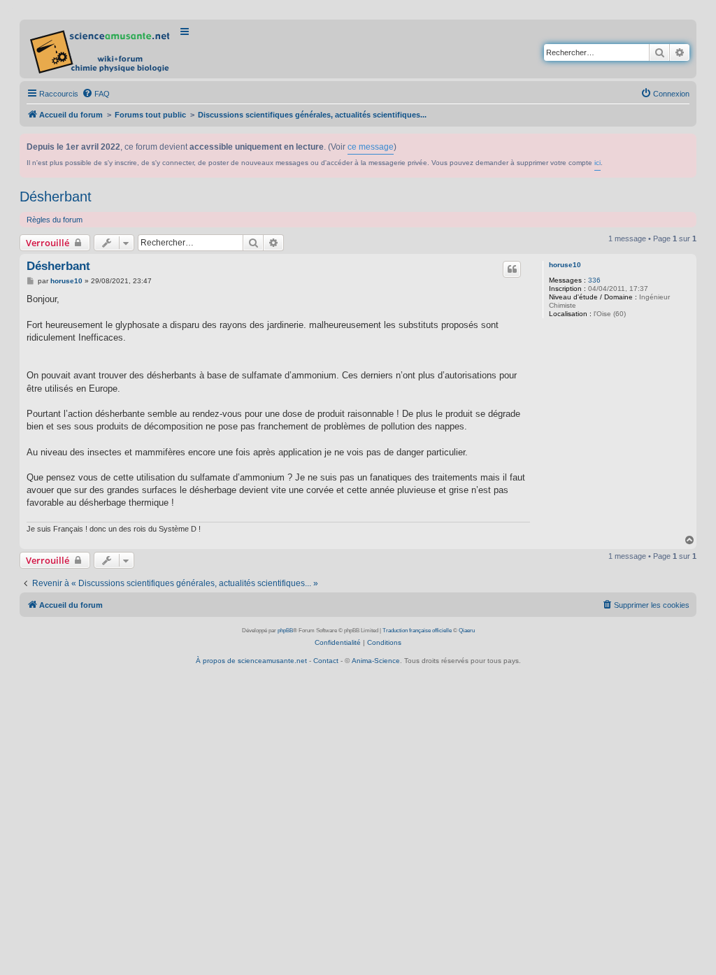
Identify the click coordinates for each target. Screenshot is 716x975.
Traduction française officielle (417, 630)
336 (594, 280)
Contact (325, 660)
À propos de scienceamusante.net (251, 660)
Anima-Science (376, 660)
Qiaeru (467, 630)
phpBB (285, 630)
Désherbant (56, 196)
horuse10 (565, 265)
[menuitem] (96, 93)
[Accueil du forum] (101, 49)
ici (597, 162)
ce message (371, 147)
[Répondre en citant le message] (512, 269)
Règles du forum (55, 219)
